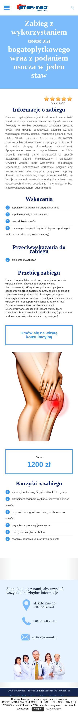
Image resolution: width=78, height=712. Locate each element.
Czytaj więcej (53, 708)
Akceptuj (38, 709)
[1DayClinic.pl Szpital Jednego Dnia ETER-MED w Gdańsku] (43, 7)
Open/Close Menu (7, 8)
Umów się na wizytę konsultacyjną (39, 335)
